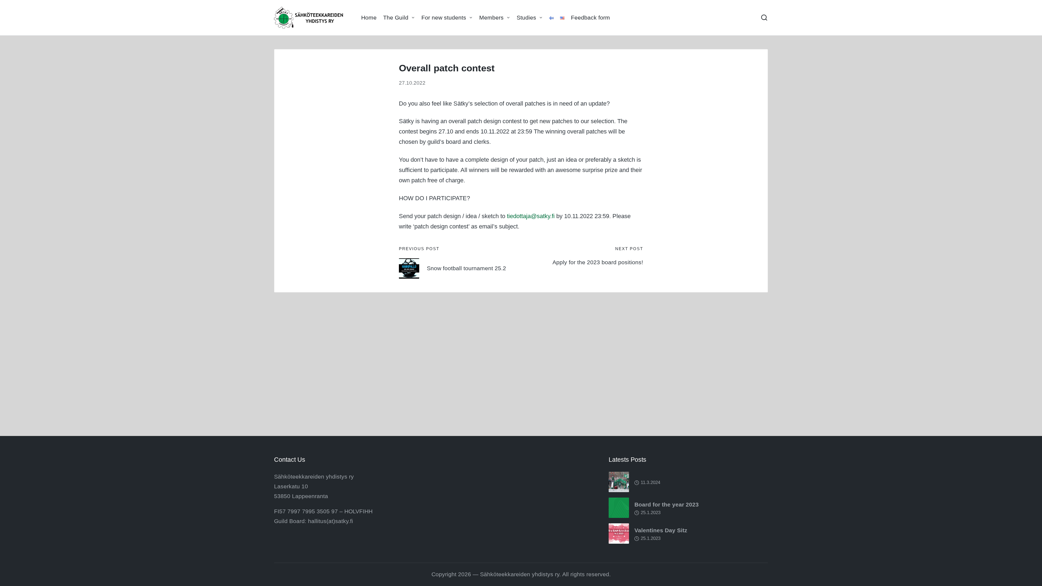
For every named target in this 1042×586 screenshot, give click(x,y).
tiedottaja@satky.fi (531, 216)
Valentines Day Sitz (660, 530)
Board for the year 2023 (666, 504)
